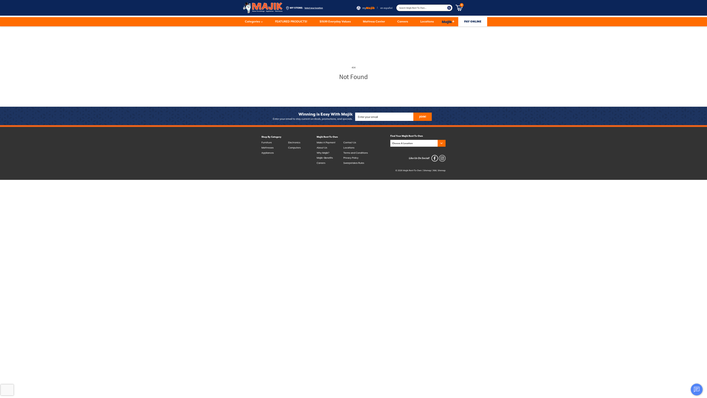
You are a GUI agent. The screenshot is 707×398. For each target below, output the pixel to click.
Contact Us (349, 142)
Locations (427, 21)
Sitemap (427, 170)
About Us (322, 147)
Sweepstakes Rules (353, 163)
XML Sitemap (439, 170)
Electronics (294, 142)
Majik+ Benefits (325, 157)
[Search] (449, 8)
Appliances (267, 152)
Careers (402, 21)
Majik (448, 22)
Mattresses (267, 147)
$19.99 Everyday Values (335, 21)
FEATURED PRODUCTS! (291, 21)
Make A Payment (326, 142)
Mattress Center (374, 21)
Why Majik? (323, 152)
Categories (252, 21)
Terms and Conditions (355, 152)
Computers (294, 147)
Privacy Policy (350, 157)
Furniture (266, 142)
